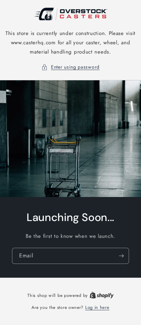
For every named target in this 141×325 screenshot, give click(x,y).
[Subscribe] (121, 256)
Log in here (97, 307)
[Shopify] (102, 295)
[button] (70, 67)
